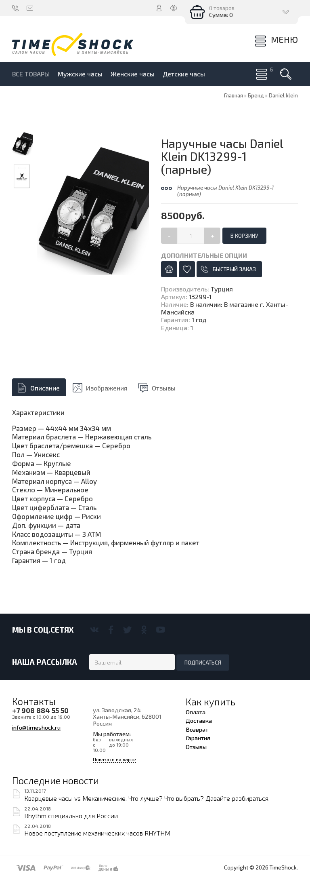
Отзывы (164, 388)
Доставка (199, 720)
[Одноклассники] (144, 630)
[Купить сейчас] (169, 269)
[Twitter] (127, 630)
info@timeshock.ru (36, 727)
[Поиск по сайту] (286, 74)
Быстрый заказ (234, 269)
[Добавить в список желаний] (187, 269)
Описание (45, 388)
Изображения (107, 388)
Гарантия (198, 737)
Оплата (195, 711)
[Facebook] (111, 630)
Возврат (197, 729)
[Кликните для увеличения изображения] (93, 210)
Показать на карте (114, 759)
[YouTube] (160, 630)
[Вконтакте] (94, 630)
